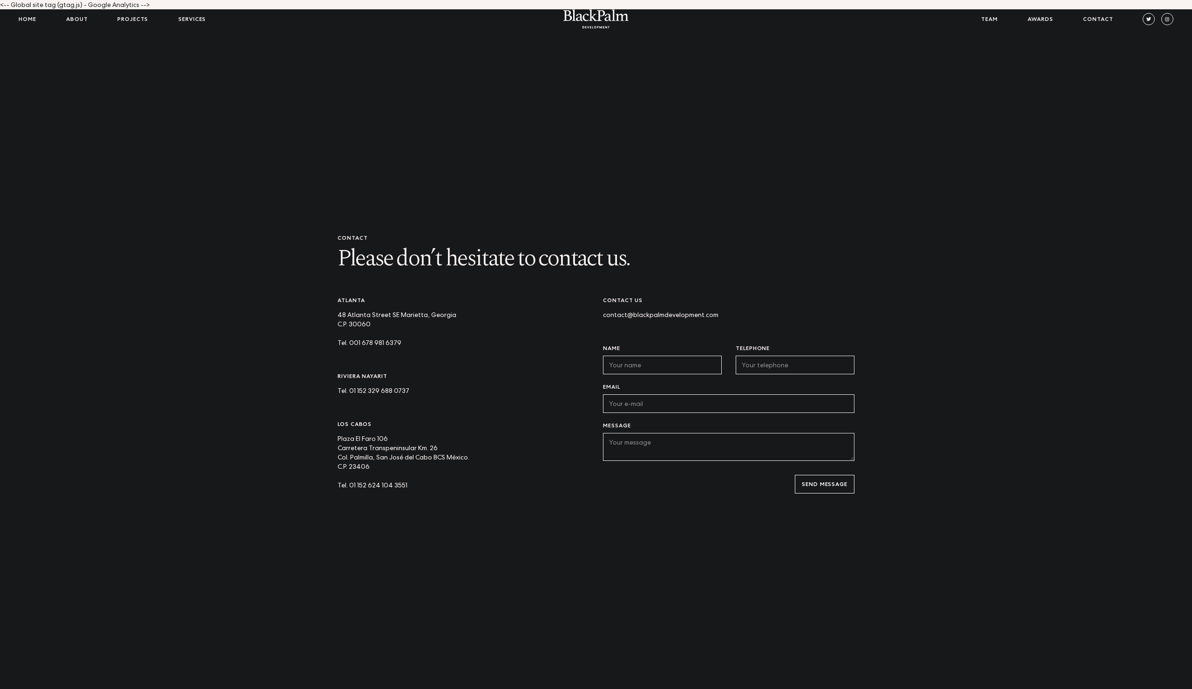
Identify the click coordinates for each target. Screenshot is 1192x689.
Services (192, 19)
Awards (1040, 19)
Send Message (824, 483)
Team (989, 19)
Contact (1098, 19)
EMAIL (611, 387)
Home (27, 19)
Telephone (753, 348)
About (77, 19)
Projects (132, 19)
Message (616, 425)
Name (611, 348)
